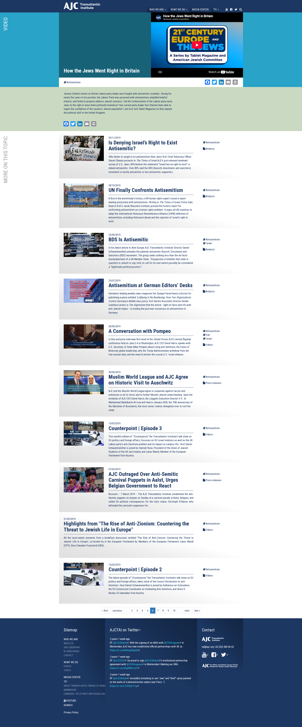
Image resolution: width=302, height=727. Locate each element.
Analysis (210, 148)
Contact (68, 655)
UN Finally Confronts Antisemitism (146, 190)
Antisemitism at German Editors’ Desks (151, 285)
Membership (70, 689)
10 (174, 610)
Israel (209, 243)
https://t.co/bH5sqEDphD (125, 650)
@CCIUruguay (172, 642)
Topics (67, 670)
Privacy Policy (71, 712)
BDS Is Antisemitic (128, 239)
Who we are (156, 9)
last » (197, 610)
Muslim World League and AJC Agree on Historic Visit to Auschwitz (148, 380)
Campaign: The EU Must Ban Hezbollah (82, 693)
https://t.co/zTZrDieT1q (124, 686)
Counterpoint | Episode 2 (135, 569)
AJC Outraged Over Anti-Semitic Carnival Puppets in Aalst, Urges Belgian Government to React (143, 480)
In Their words (71, 651)
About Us (68, 643)
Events (67, 666)
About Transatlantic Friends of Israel (82, 685)
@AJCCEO (119, 660)
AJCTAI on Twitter (125, 630)
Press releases (213, 383)
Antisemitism (74, 82)
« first (105, 610)
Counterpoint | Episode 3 (135, 428)
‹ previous (117, 610)
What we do (178, 9)
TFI (215, 9)
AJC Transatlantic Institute (82, 6)
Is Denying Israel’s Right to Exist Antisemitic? (143, 145)
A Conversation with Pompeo (140, 331)
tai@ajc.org (208, 646)
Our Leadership (72, 647)
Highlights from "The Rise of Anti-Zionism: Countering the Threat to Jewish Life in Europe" (126, 526)
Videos (209, 344)
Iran (208, 334)
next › (187, 610)
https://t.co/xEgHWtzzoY (124, 668)
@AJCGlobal (121, 642)
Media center (200, 9)
